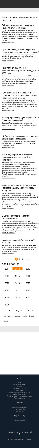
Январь (4, 311)
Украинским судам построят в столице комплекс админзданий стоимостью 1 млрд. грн (20, 188)
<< (13, 259)
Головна (19, 383)
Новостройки (19, 411)
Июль (4, 316)
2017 (7, 283)
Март (18, 311)
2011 (7, 268)
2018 (17, 283)
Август (10, 316)
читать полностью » (8, 42)
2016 (28, 276)
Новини (19, 386)
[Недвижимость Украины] (4, 4)
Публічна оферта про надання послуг (19, 396)
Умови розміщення (19, 394)
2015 (17, 276)
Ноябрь (31, 316)
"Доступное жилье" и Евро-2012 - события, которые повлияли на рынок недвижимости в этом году (19, 95)
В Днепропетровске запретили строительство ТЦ (16, 217)
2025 (28, 297)
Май (29, 311)
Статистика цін (19, 409)
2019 (28, 283)
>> (28, 259)
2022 (28, 290)
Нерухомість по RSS (19, 388)
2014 (7, 276)
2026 (7, 304)
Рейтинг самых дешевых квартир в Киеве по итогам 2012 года (18, 26)
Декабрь (5, 321)
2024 (17, 297)
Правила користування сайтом (19, 392)
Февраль (12, 311)
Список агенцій (19, 420)
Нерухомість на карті (19, 407)
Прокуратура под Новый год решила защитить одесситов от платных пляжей (20, 50)
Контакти (19, 390)
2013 (28, 268)
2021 (17, 290)
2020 (7, 290)
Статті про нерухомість (19, 384)
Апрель (23, 311)
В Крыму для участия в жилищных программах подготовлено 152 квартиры (18, 157)
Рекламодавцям (19, 398)
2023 (7, 297)
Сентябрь (17, 316)
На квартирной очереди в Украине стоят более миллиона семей (20, 119)
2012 (17, 268)
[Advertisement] (19, 351)
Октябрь (24, 316)
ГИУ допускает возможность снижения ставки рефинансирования (20, 137)
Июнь (34, 311)
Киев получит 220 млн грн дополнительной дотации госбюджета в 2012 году (20, 70)
